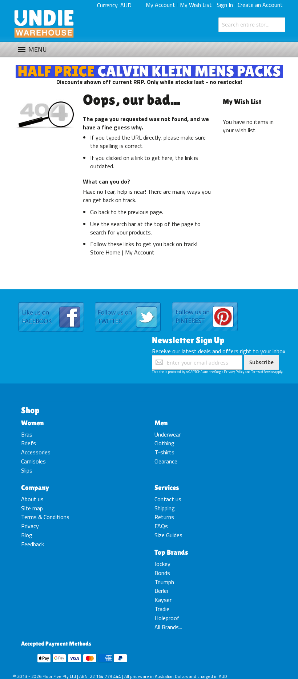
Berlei (161, 590)
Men (161, 423)
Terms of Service (262, 371)
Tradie (161, 608)
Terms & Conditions (45, 517)
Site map (32, 508)
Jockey (162, 563)
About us (32, 499)
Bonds (162, 572)
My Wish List (196, 5)
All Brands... (168, 627)
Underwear (167, 434)
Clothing (164, 443)
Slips (26, 470)
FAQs (161, 526)
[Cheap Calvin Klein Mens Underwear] (149, 68)
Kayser (163, 599)
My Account (160, 5)
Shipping (164, 508)
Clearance (165, 461)
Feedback (32, 544)
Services (166, 487)
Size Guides (168, 535)
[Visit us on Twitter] (128, 302)
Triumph (164, 582)
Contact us (167, 499)
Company (35, 487)
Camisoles (33, 461)
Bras (26, 434)
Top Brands (171, 552)
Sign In (225, 5)
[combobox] (251, 24)
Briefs (28, 443)
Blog (26, 535)
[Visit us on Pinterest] (205, 302)
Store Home (105, 252)
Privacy (30, 526)
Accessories (36, 452)
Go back (99, 212)
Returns (164, 517)
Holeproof (167, 618)
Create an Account (260, 5)
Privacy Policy (234, 371)
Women (32, 423)
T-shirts (164, 452)
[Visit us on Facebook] (51, 302)
